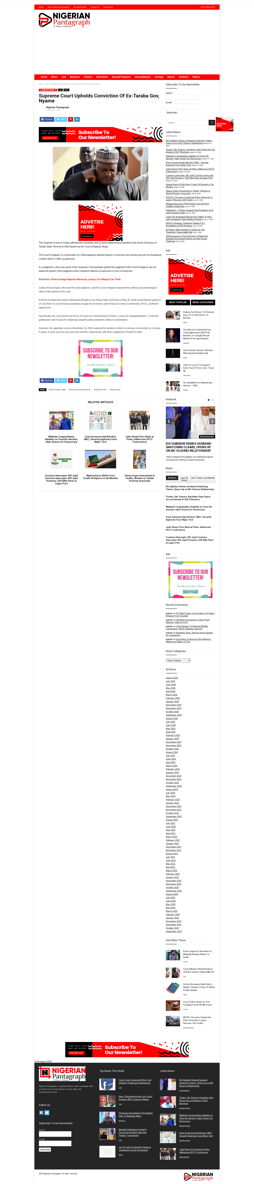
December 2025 (173, 705)
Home (41, 7)
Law (63, 77)
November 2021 (173, 850)
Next (212, 421)
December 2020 (173, 880)
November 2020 (173, 884)
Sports (171, 77)
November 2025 (173, 708)
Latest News (108, 7)
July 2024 (170, 755)
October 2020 (172, 887)
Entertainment (143, 77)
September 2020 (174, 891)
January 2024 (172, 772)
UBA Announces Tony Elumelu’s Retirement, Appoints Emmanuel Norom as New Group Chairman (187, 238)
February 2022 (173, 840)
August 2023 (172, 789)
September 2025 (174, 715)
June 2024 (171, 759)
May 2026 (170, 688)
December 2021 (173, 847)
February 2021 (173, 874)
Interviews (102, 77)
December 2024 (173, 742)
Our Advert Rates (80, 7)
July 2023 (170, 793)
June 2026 (171, 684)
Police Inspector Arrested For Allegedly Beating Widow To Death (197, 954)
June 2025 (171, 725)
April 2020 (170, 907)
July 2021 (170, 857)
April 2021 (170, 867)
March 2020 (171, 911)
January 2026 (172, 701)
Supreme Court (100, 390)
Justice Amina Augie (57, 390)
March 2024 (171, 765)
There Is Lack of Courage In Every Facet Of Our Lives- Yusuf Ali (198, 368)
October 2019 (172, 928)
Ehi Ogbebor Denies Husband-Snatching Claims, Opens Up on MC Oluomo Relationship (189, 141)
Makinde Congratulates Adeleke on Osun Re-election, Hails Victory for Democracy (61, 439)
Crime (185, 962)
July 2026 (170, 681)
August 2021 (172, 853)
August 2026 (172, 678)
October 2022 (172, 813)
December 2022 (173, 806)
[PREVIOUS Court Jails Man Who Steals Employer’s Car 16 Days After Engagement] (3, 1176)
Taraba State (115, 390)
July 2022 (170, 823)
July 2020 (170, 897)
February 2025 (173, 735)
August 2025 (172, 718)
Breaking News (188, 1028)
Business (75, 77)
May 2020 (170, 904)
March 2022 (171, 836)
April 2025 (170, 732)
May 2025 (170, 728)
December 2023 (173, 776)
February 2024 (173, 769)
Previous (169, 421)
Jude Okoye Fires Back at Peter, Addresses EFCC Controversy (139, 439)
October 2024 (172, 749)
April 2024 (170, 762)
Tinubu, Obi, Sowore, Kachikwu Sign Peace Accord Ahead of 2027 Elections (188, 498)
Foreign (159, 77)
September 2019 (174, 931)
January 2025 (172, 738)
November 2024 (173, 745)
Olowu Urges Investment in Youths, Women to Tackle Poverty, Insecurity (140, 478)
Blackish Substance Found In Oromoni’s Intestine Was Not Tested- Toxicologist (133, 1132)
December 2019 (173, 921)
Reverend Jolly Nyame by (80, 390)
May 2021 (170, 864)
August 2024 (172, 752)
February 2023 (173, 799)
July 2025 (170, 722)
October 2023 (172, 782)
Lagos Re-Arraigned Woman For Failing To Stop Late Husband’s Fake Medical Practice (189, 217)
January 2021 (172, 877)
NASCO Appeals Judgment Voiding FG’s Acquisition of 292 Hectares (185, 224)
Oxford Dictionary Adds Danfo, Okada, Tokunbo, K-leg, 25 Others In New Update (199, 987)
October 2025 (172, 711)
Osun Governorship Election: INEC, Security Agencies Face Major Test (100, 439)
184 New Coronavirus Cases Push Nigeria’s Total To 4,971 (187, 621)
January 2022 (172, 843)
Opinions (183, 77)
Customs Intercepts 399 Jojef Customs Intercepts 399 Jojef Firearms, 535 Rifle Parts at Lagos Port (61, 479)
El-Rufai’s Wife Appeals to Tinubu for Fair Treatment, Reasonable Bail (185, 230)
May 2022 (170, 830)
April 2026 (170, 691)
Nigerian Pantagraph (57, 107)
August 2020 (172, 894)
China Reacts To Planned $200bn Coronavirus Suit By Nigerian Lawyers (187, 627)
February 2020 (173, 914)
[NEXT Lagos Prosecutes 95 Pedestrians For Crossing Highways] (251, 1176)
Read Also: (45, 279)
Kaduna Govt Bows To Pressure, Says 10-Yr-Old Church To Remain (198, 315)
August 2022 (172, 820)
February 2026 (173, 698)
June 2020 (171, 901)
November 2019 (173, 924)
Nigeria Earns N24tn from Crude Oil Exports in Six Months (100, 477)
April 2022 (170, 833)
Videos (196, 77)
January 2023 (172, 803)
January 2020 (172, 918)
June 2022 (171, 826)
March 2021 (171, 870)
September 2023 (174, 786)
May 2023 (170, 796)
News (54, 77)
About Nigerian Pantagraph (58, 7)
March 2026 (171, 694)
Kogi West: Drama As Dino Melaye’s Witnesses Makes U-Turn (188, 640)
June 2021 (171, 860)
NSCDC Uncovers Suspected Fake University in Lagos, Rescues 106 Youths (189, 198)
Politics (88, 77)
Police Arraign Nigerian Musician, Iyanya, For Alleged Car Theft (86, 279)
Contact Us (95, 7)
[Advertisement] (127, 52)
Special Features (121, 77)
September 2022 (174, 816)
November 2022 (173, 809)
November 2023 (173, 779)
